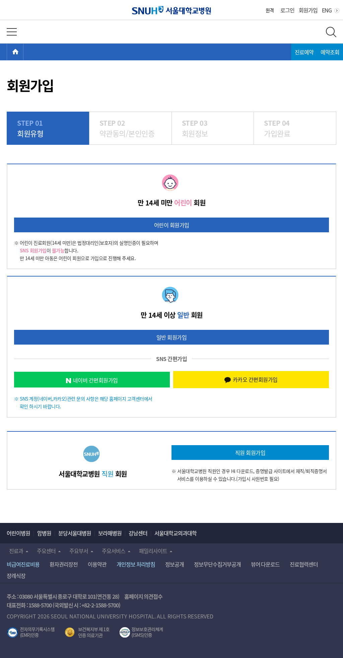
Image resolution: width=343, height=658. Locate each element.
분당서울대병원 (74, 533)
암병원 (44, 533)
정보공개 (174, 564)
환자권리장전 (64, 564)
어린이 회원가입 (171, 225)
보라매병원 (110, 533)
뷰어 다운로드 (265, 564)
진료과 (16, 551)
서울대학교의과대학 (175, 533)
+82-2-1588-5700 (100, 605)
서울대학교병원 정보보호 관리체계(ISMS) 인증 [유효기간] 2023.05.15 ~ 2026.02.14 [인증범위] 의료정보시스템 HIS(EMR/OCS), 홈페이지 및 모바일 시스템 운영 (141, 632)
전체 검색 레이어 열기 (331, 32)
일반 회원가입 (171, 337)
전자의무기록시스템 (31, 632)
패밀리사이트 (153, 551)
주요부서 (78, 551)
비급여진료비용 (23, 564)
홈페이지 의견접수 (143, 596)
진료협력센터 (304, 564)
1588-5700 (40, 605)
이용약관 (97, 564)
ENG (327, 10)
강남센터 (138, 533)
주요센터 (46, 551)
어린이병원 (18, 533)
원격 (270, 10)
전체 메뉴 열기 (12, 32)
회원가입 (308, 10)
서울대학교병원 (172, 10)
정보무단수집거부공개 (217, 564)
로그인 (287, 10)
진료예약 (304, 52)
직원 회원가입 (250, 452)
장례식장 (16, 576)
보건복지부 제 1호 (87, 632)
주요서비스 (113, 551)
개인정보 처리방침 (136, 564)
